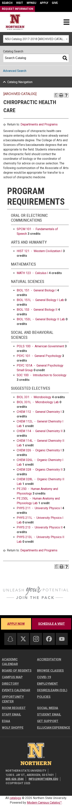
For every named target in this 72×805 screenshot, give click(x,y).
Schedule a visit (51, 624)
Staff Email (11, 714)
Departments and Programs (39, 124)
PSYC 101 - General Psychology (39, 356)
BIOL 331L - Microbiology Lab (38, 402)
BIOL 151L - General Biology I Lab (40, 300)
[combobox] (36, 39)
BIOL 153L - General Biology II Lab (41, 319)
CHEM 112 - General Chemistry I (39, 412)
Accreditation (49, 659)
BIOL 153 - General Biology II (37, 309)
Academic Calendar (10, 662)
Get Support (47, 721)
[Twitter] (23, 639)
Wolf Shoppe (12, 727)
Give (55, 2)
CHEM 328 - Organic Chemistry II (40, 469)
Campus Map (12, 677)
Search (7, 2)
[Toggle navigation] (66, 22)
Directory (10, 684)
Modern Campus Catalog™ (44, 802)
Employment (47, 684)
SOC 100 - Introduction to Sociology (41, 375)
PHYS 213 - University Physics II (40, 527)
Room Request (14, 708)
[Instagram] (36, 639)
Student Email (49, 714)
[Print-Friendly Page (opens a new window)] (61, 95)
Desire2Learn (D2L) (52, 690)
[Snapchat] (10, 639)
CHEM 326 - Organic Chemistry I (39, 450)
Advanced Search (14, 71)
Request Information (17, 8)
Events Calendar (16, 690)
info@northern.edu (43, 779)
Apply (44, 2)
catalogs (15, 798)
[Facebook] (49, 639)
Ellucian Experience (53, 727)
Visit (19, 2)
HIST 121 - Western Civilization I (39, 251)
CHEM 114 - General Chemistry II (40, 431)
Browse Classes (50, 670)
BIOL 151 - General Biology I (36, 290)
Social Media (47, 708)
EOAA (6, 721)
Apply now (16, 624)
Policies (43, 697)
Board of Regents (16, 670)
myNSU (31, 2)
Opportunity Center (13, 699)
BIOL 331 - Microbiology (34, 397)
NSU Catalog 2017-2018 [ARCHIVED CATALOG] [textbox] (36, 39)
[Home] (15, 22)
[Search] (65, 58)
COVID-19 (44, 677)
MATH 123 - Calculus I (32, 273)
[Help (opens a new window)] (66, 95)
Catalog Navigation (19, 82)
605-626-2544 (15, 779)
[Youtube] (62, 639)
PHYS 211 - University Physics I (39, 508)
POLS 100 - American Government (40, 346)
